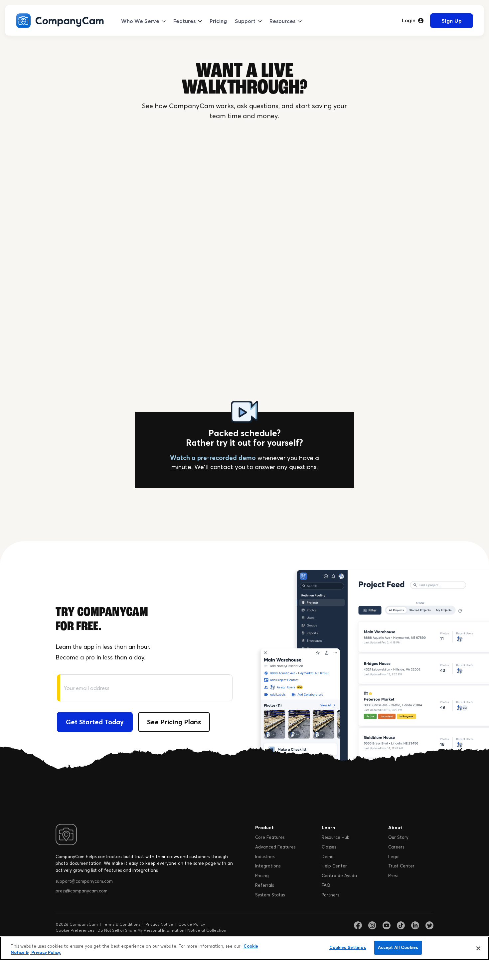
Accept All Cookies (398, 947)
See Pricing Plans (174, 722)
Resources (282, 21)
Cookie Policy (191, 924)
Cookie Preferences (75, 930)
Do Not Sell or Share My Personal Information (140, 930)
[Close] (478, 948)
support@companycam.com (84, 881)
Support (245, 21)
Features (184, 21)
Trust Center (401, 865)
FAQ (326, 885)
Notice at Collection (206, 930)
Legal (394, 856)
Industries (264, 856)
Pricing (218, 21)
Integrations (267, 865)
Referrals (264, 885)
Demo (328, 856)
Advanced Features (275, 846)
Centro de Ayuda (339, 875)
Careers (396, 846)
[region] (244, 948)
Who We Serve (140, 21)
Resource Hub (336, 837)
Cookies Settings (347, 947)
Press (393, 875)
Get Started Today (95, 722)
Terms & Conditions (121, 924)
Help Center (334, 865)
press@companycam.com (81, 890)
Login (408, 20)
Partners (330, 894)
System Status (270, 894)
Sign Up (451, 20)
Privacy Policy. (45, 952)
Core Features (269, 837)
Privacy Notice (159, 924)
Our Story (398, 837)
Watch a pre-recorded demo (213, 458)
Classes (329, 846)
